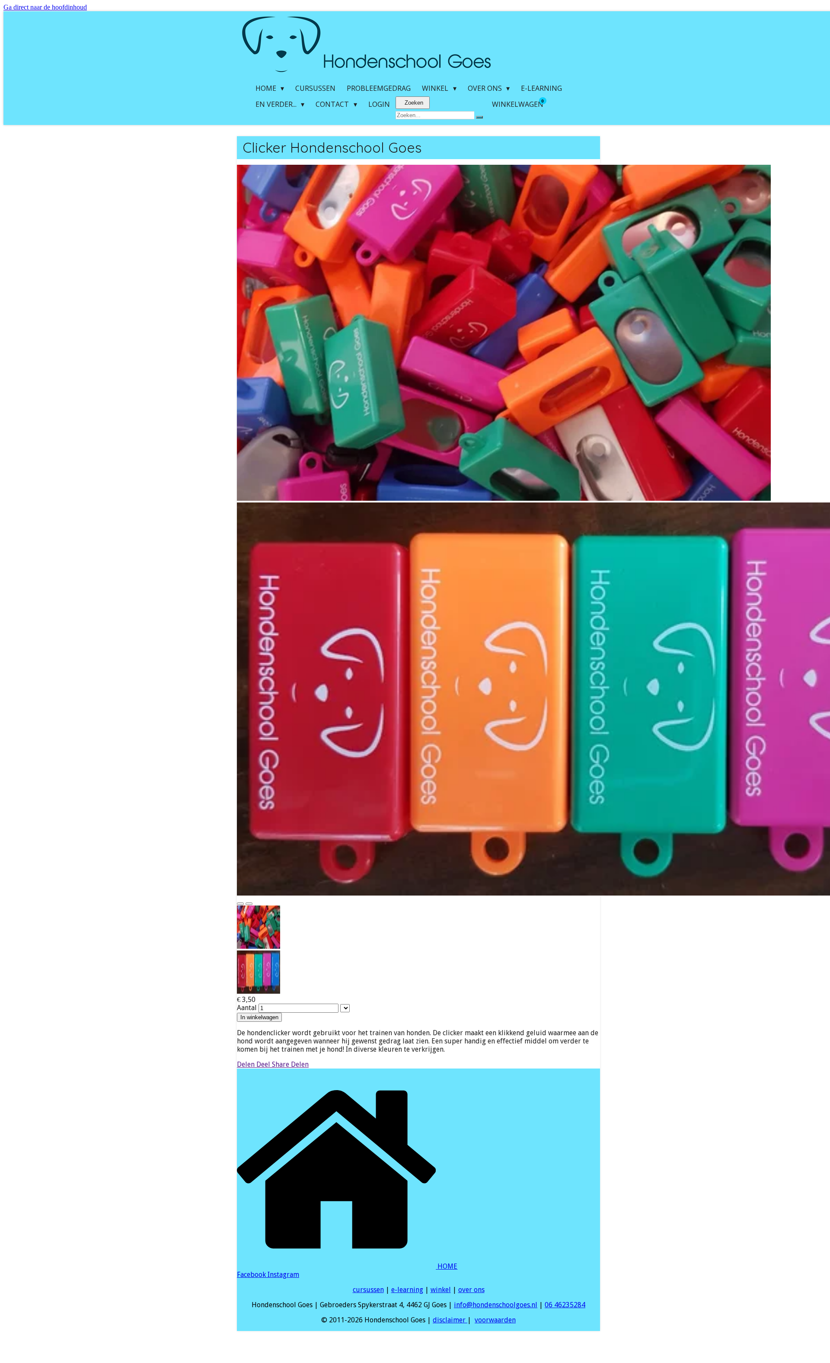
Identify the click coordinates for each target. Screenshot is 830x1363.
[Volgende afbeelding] (249, 903)
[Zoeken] (479, 117)
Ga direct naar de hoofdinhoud (45, 7)
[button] (418, 927)
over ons (471, 1290)
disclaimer (450, 1320)
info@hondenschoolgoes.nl (495, 1305)
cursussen (368, 1290)
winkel (441, 1290)
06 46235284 (565, 1305)
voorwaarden (495, 1320)
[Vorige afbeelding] (240, 903)
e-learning (407, 1290)
